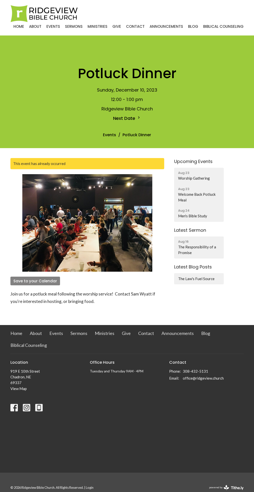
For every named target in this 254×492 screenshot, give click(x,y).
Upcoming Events (193, 161)
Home (18, 26)
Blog (193, 26)
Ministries (97, 26)
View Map (18, 388)
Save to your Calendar (35, 281)
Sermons (74, 26)
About (35, 26)
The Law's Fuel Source (196, 278)
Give (116, 26)
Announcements (166, 26)
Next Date (124, 118)
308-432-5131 (195, 371)
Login (90, 488)
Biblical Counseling (223, 26)
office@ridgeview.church (203, 378)
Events (53, 26)
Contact (135, 26)
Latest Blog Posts (193, 267)
